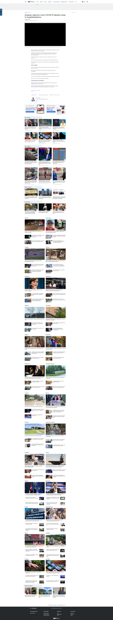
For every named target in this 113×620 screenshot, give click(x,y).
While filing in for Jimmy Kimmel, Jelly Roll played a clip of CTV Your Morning (59, 128)
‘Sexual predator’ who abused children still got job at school (30, 141)
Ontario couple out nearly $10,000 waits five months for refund (30, 596)
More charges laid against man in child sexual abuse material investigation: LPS (38, 410)
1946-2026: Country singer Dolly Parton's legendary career (44, 212)
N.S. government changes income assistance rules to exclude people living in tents (37, 323)
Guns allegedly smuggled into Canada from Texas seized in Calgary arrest (33, 466)
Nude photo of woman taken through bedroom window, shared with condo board (55, 319)
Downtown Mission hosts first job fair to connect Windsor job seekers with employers (38, 445)
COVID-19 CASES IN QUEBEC (35, 90)
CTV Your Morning (56, 1)
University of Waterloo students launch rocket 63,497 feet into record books (56, 349)
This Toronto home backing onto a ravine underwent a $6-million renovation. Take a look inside (31, 212)
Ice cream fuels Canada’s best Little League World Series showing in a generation (34, 546)
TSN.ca (58, 615)
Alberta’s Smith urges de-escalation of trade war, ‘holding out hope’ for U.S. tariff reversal (38, 265)
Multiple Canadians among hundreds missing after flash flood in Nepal (45, 128)
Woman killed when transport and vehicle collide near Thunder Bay (55, 378)
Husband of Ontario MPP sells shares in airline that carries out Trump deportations (38, 236)
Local (37, 1)
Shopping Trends (64, 1)
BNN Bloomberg (59, 614)
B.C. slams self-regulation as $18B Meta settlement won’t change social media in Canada (59, 236)
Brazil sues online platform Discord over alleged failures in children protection (59, 470)
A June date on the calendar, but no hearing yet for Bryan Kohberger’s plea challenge (59, 476)
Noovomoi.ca (72, 614)
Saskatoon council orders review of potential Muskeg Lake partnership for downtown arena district (34, 378)
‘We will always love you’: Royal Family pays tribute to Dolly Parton (45, 182)
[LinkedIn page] (35, 608)
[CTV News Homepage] (31, 1)
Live (75, 1)
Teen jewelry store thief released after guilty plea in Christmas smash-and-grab (59, 416)
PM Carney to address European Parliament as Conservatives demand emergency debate (33, 494)
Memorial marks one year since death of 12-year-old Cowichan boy (55, 436)
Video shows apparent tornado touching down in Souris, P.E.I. (34, 319)
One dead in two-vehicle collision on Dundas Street (34, 406)
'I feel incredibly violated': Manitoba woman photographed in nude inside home (59, 162)
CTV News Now (71, 1)
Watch (45, 1)
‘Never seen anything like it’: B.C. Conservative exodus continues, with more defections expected (58, 241)
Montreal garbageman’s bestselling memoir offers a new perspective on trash (37, 294)
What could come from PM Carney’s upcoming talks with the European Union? (59, 182)
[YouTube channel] (34, 608)
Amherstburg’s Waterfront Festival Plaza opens (33, 435)
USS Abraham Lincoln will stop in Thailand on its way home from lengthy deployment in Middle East (55, 466)
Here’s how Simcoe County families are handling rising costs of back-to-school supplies (55, 407)
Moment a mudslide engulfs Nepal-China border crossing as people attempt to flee (31, 182)
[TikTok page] (32, 608)
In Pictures (50, 1)
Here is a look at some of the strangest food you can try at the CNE (58, 212)
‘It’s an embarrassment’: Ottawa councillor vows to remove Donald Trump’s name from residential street (59, 265)
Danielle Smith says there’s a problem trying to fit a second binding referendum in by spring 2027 (38, 271)
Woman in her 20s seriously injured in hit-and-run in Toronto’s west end (34, 232)
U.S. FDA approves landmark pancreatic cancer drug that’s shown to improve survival (33, 520)
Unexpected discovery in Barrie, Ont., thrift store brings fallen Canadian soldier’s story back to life (59, 411)
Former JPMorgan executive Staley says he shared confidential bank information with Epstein (55, 494)
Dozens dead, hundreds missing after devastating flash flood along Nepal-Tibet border (31, 162)
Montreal (26, 12)
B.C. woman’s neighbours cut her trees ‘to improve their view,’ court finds (44, 596)
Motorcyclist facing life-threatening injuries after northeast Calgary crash (33, 261)
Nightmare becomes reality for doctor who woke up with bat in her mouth (59, 141)
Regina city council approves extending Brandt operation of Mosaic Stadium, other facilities (38, 353)
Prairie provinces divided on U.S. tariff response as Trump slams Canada (30, 128)
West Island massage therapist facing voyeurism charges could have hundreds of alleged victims (38, 300)
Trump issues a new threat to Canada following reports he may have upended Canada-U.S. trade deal (45, 163)
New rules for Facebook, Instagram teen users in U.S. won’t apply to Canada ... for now (45, 141)
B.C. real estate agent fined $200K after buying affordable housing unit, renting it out (45, 197)
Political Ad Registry (46, 615)
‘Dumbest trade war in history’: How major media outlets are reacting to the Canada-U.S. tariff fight (59, 197)
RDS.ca (72, 615)
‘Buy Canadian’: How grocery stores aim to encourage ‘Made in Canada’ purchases (31, 197)
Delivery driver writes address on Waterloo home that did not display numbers (59, 596)
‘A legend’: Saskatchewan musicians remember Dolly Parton (34, 349)
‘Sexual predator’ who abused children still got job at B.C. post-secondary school (55, 232)
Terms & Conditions (46, 614)
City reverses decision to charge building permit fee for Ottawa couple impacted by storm (55, 261)
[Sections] (25, 2)
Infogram (32, 91)
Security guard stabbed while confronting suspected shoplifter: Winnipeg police (58, 329)
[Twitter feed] (30, 608)
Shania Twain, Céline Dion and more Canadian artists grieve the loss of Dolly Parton (54, 520)
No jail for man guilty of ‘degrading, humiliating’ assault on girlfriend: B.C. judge (38, 476)
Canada (41, 1)
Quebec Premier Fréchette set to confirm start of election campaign (33, 290)
